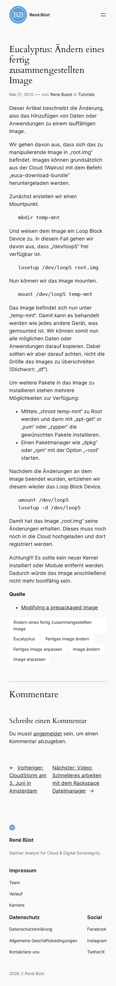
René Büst (39, 14)
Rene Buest (61, 94)
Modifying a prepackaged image (59, 607)
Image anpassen (29, 659)
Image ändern (86, 649)
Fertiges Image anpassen (37, 649)
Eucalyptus (24, 638)
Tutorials (86, 94)
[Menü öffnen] (103, 14)
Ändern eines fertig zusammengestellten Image (52, 625)
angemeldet (47, 734)
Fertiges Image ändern (67, 638)
